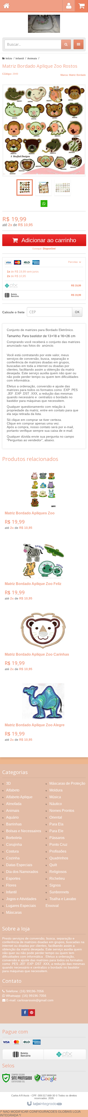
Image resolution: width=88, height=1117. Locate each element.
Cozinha (13, 858)
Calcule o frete (13, 312)
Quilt (53, 865)
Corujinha (14, 844)
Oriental (55, 817)
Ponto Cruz (58, 844)
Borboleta (14, 838)
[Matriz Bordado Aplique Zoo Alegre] (43, 714)
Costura (12, 851)
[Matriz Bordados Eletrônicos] (44, 24)
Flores (11, 885)
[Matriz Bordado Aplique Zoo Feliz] (43, 573)
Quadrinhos (58, 858)
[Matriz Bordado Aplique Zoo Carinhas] (43, 643)
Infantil (20, 58)
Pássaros (57, 838)
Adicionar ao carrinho (48, 240)
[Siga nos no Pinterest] (31, 1012)
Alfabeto (12, 790)
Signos (55, 885)
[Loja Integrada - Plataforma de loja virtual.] (44, 1104)
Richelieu (57, 878)
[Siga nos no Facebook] (24, 1012)
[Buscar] (66, 44)
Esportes (13, 878)
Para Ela (56, 824)
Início (9, 58)
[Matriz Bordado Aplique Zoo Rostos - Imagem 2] (43, 187)
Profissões (57, 851)
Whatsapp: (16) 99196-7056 (25, 995)
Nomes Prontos (61, 811)
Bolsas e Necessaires (23, 831)
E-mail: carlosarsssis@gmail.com (29, 1000)
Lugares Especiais (21, 906)
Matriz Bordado (77, 75)
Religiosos (58, 872)
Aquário (12, 817)
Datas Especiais (19, 865)
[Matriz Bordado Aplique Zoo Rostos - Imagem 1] (24, 187)
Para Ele (56, 831)
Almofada (13, 804)
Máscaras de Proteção (67, 783)
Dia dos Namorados (22, 872)
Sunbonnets (59, 892)
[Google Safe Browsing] (45, 1078)
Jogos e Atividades (21, 899)
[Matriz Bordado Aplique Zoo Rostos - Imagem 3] (62, 187)
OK (77, 312)
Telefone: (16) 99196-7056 (24, 991)
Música (55, 797)
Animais (32, 58)
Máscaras (14, 912)
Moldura (56, 790)
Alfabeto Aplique (19, 797)
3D (8, 783)
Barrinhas (14, 824)
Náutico (55, 804)
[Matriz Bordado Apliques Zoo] (43, 502)
